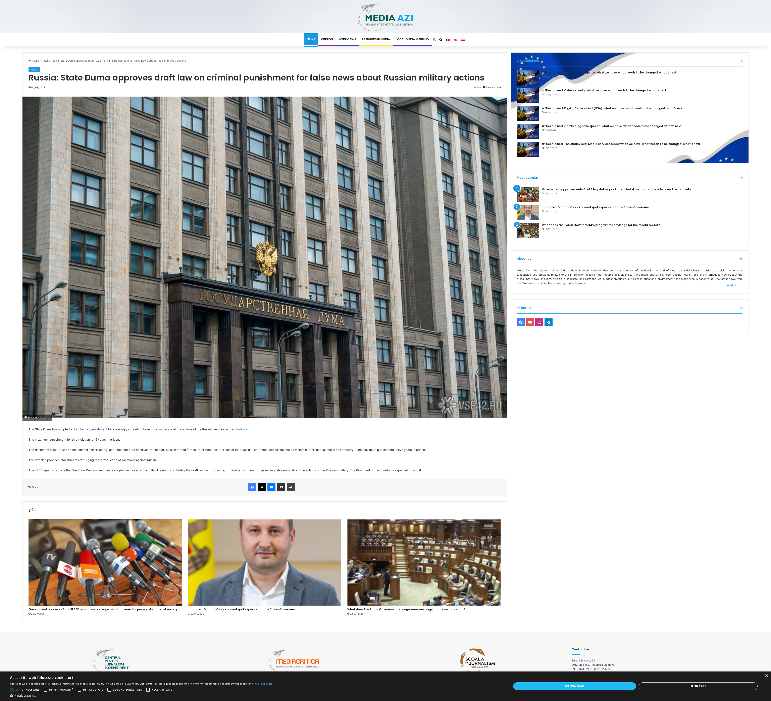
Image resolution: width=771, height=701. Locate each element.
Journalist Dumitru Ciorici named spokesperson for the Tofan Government (243, 609)
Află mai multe (263, 683)
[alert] (385, 686)
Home (35, 60)
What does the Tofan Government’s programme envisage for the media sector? (406, 609)
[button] (141, 696)
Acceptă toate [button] (575, 686)
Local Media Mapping (412, 39)
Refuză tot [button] (698, 686)
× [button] (766, 675)
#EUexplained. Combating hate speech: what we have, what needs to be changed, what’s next (612, 126)
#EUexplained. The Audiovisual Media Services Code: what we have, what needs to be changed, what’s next (621, 144)
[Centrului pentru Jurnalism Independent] (385, 17)
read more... (734, 285)
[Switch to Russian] (463, 40)
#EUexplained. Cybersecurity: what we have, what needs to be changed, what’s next (604, 90)
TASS (39, 470)
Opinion (327, 39)
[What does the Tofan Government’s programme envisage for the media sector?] (424, 562)
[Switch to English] (455, 40)
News (311, 39)
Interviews (347, 39)
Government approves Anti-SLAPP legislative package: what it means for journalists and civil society (103, 609)
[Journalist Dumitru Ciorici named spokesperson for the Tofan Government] (264, 562)
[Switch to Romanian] (448, 40)
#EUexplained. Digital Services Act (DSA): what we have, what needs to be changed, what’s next (613, 108)
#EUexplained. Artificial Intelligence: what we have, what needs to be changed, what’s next (609, 72)
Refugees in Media (376, 39)
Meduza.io (243, 429)
